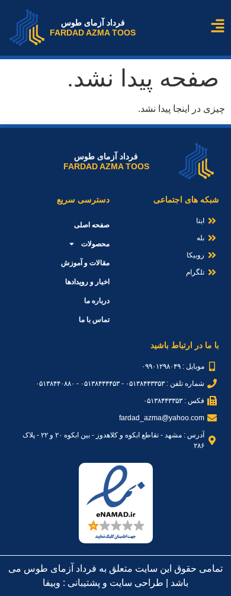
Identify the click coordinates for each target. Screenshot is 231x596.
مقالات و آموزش (85, 263)
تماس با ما (94, 319)
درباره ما (97, 301)
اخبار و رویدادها (87, 282)
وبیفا (51, 583)
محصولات (95, 244)
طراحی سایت (136, 583)
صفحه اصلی (92, 225)
